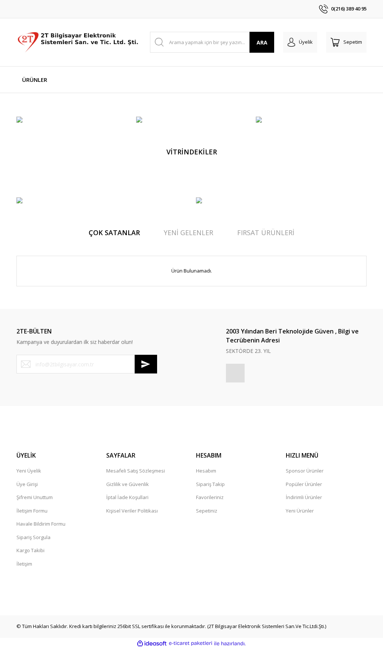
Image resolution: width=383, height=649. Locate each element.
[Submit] (146, 364)
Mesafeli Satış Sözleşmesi (135, 470)
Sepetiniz (206, 510)
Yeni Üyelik (28, 470)
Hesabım (206, 470)
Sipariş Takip (210, 484)
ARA (262, 42)
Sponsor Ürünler (305, 470)
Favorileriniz (210, 497)
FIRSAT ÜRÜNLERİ (265, 232)
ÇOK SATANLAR (114, 232)
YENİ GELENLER (188, 232)
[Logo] (78, 42)
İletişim (24, 563)
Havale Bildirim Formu (40, 523)
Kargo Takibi (30, 550)
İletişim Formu (32, 510)
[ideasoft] (152, 643)
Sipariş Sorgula (33, 537)
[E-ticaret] (190, 643)
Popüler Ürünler (304, 484)
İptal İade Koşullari (127, 497)
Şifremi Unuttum (34, 497)
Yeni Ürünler (300, 510)
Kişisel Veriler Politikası (132, 510)
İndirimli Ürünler (304, 497)
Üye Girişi (27, 484)
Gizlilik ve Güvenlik (127, 484)
